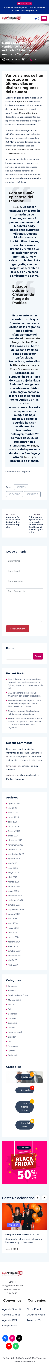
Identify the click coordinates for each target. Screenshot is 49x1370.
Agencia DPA (9, 1320)
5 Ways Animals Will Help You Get (22, 1234)
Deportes (12, 1013)
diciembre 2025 (15, 840)
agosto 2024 (14, 914)
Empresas (12, 986)
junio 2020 (13, 965)
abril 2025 (12, 877)
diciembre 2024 (15, 895)
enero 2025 (13, 891)
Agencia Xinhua (11, 1314)
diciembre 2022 (15, 955)
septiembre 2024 (16, 909)
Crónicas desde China (18, 995)
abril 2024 (12, 932)
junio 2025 (13, 868)
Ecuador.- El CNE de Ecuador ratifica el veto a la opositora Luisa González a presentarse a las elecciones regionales (25, 723)
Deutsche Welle (36, 1314)
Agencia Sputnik (11, 1309)
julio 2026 (12, 808)
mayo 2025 (13, 872)
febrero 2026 (14, 831)
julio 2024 (12, 918)
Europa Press (9, 1325)
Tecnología (13, 1046)
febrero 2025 (14, 886)
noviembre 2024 (15, 900)
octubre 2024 (14, 905)
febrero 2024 (14, 941)
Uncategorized (15, 1032)
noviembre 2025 (15, 845)
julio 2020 (12, 960)
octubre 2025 (14, 849)
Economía (12, 1023)
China (10, 1041)
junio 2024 (13, 923)
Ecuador (12, 1037)
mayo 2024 (13, 928)
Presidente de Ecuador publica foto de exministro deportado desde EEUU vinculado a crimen (25, 10)
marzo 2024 (13, 937)
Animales (12, 990)
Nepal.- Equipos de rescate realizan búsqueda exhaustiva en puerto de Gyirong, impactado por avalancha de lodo (25, 683)
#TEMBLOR (14, 494)
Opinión (11, 1050)
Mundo (11, 1004)
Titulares (12, 1018)
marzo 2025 (13, 881)
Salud (10, 1009)
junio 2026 (13, 812)
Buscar (10, 648)
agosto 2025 (14, 858)
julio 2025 (12, 863)
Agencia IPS (34, 1320)
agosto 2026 (14, 803)
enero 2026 (13, 835)
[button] (44, 18)
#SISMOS (21, 487)
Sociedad (12, 1055)
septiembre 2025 (16, 854)
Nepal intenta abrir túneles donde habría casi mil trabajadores (23, 712)
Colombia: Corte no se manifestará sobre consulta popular (13, 522)
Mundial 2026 (14, 1000)
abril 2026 (12, 821)
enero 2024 (13, 946)
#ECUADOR (32, 494)
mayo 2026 (13, 817)
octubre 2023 (14, 951)
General (11, 1027)
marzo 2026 (13, 826)
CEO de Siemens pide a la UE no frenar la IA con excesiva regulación (24, 694)
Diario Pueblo (34, 1309)
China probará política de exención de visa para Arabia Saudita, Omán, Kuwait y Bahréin (36, 524)
